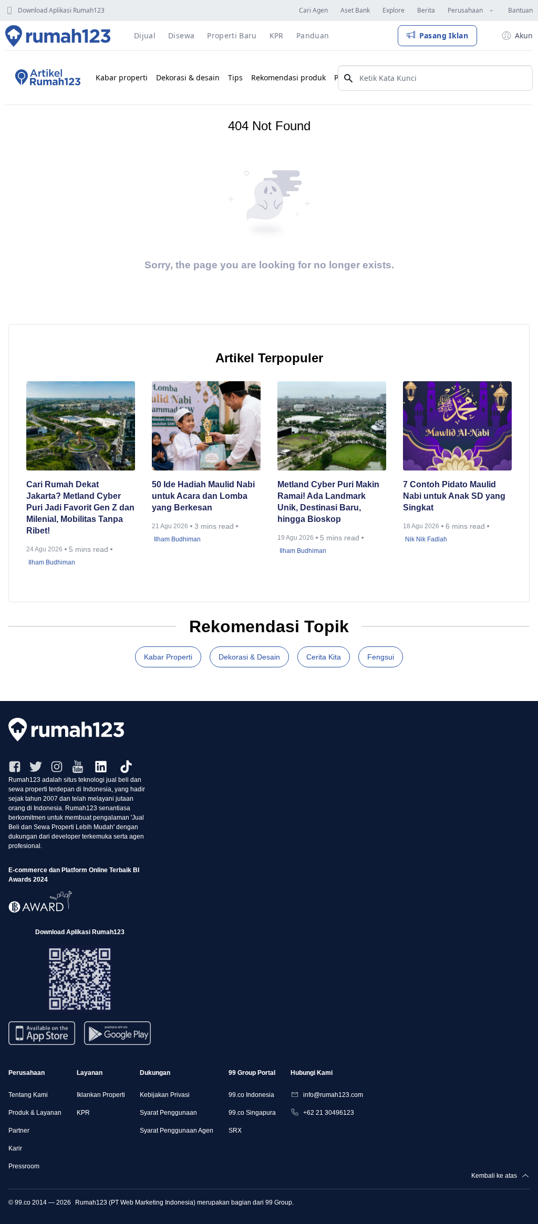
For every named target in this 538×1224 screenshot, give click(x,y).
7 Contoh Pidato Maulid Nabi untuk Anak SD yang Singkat (454, 496)
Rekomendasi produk (288, 77)
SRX (235, 1130)
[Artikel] (46, 77)
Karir (15, 1148)
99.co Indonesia (251, 1095)
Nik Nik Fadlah (426, 539)
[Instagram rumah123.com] (56, 766)
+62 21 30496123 (328, 1112)
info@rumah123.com (333, 1095)
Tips (235, 77)
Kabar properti (122, 77)
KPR (83, 1112)
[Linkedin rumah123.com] (100, 766)
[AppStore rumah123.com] (41, 1033)
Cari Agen (313, 10)
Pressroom (23, 1166)
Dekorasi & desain (188, 77)
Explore (393, 10)
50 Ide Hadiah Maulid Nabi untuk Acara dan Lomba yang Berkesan (203, 496)
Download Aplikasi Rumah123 (61, 10)
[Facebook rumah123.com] (14, 766)
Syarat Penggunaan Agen (176, 1130)
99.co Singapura (252, 1112)
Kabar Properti (168, 657)
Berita (426, 10)
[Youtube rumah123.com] (77, 766)
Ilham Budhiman (51, 562)
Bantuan (520, 10)
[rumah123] (269, 729)
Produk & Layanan (34, 1112)
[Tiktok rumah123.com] (126, 766)
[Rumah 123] (58, 35)
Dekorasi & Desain (249, 657)
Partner (18, 1130)
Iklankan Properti (101, 1095)
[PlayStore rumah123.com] (117, 1037)
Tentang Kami (28, 1095)
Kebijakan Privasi (165, 1095)
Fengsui (380, 657)
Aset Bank (355, 10)
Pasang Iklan (443, 35)
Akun (524, 35)
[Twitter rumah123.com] (35, 766)
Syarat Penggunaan (168, 1112)
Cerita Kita (323, 657)
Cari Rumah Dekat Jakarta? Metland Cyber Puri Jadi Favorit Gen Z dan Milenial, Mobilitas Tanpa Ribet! (80, 507)
